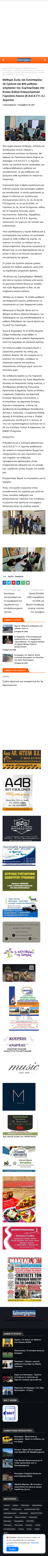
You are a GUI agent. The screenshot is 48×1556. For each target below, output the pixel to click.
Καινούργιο (33, 1517)
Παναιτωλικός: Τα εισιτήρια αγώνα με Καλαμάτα (29, 1352)
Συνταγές (29, 1525)
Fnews (29, 1529)
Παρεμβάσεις (18, 1521)
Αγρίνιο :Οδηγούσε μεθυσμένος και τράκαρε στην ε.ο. (28, 627)
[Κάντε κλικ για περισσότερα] (24, 793)
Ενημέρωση (18, 68)
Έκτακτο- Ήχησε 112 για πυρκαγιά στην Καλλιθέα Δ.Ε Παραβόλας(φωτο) (29, 1451)
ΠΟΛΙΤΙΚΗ (30, 1521)
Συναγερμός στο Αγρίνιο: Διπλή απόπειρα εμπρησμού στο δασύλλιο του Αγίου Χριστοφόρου (29, 657)
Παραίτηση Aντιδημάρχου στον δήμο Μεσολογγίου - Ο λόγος (29, 1389)
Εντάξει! (12, 1549)
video (6, 1533)
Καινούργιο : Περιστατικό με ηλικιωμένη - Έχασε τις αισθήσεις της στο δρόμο (29, 1439)
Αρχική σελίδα (8, 68)
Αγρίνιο (11, 576)
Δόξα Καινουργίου (10, 1513)
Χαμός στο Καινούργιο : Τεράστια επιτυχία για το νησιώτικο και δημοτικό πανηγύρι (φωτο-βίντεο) (27, 1377)
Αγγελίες (7, 1505)
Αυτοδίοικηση (16, 1509)
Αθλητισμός (25, 1505)
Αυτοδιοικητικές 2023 (31, 1509)
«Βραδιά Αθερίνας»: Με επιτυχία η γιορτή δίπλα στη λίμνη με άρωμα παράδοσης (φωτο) (28, 1486)
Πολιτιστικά (19, 1525)
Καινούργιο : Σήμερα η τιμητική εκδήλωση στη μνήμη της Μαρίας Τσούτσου (27, 1363)
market (37, 1529)
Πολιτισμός (8, 1525)
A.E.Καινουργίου (9, 1529)
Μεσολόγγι (7, 1521)
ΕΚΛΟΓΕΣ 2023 (36, 1513)
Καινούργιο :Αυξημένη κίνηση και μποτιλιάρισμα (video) (27, 1475)
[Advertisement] (24, 32)
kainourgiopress (10, 105)
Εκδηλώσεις (24, 1513)
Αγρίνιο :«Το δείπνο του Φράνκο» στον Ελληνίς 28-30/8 (27, 1341)
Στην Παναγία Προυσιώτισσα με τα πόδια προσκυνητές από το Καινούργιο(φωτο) (28, 1462)
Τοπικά (37, 1525)
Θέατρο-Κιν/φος (20, 1517)
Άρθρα (6, 1509)
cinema (21, 1529)
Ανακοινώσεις (37, 1505)
